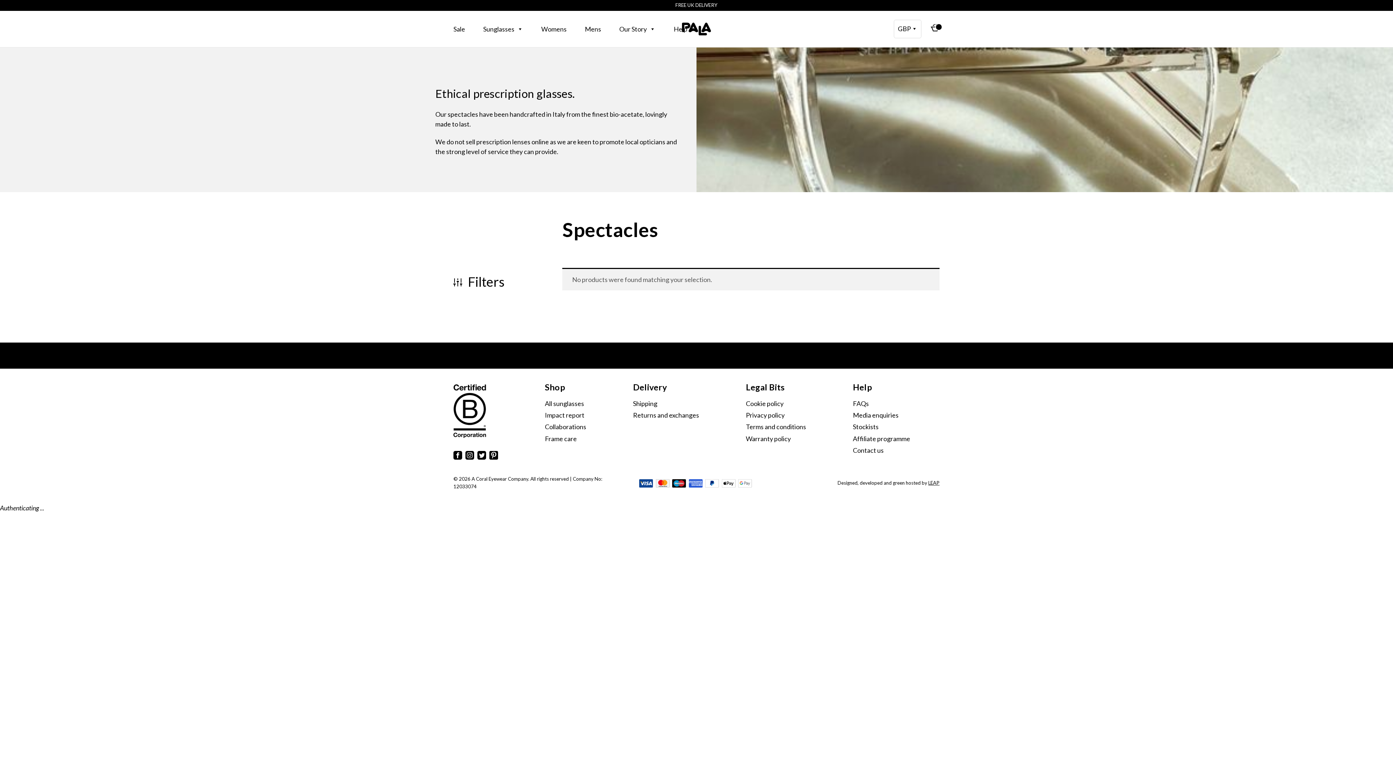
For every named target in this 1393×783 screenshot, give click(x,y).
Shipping (645, 403)
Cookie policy (765, 403)
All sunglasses (564, 403)
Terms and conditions (776, 427)
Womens (554, 29)
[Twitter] (481, 456)
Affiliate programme (881, 439)
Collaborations (565, 427)
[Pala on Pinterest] (493, 456)
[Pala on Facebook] (457, 456)
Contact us (868, 450)
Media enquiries (876, 415)
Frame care (561, 439)
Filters (485, 282)
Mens (593, 29)
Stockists (866, 427)
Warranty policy (768, 439)
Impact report (564, 415)
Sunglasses (498, 29)
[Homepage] (696, 29)
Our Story (633, 29)
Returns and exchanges (666, 415)
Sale (459, 29)
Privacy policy (765, 415)
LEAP (934, 483)
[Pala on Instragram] (469, 456)
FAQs (861, 403)
